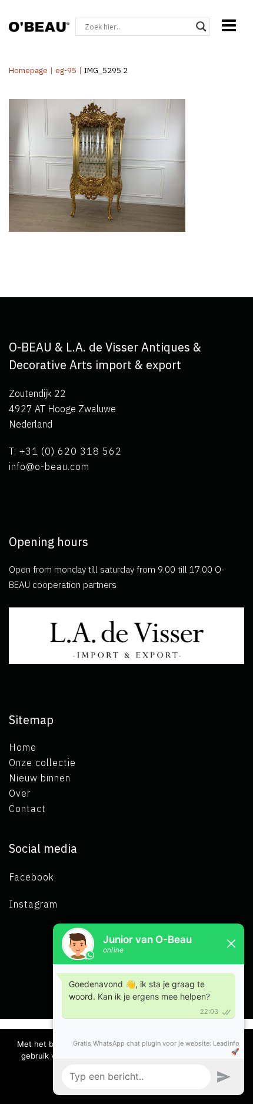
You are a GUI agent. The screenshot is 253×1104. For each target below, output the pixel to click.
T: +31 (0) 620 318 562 (65, 451)
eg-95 (65, 70)
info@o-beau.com (49, 466)
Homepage (28, 70)
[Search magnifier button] (201, 26)
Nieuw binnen (40, 778)
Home (22, 747)
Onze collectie (42, 762)
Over (20, 793)
